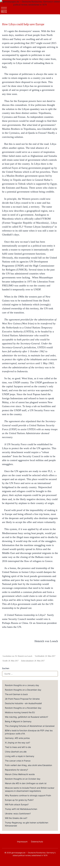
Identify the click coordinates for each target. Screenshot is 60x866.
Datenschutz (37, 841)
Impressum (22, 841)
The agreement (12, 319)
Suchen (5, 668)
